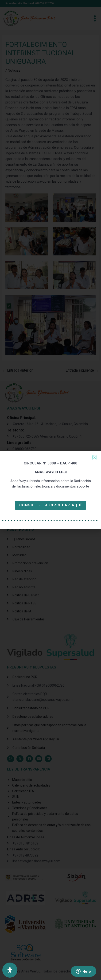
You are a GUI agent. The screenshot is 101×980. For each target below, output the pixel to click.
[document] (50, 490)
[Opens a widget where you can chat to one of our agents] (83, 972)
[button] (94, 457)
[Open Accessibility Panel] (9, 970)
